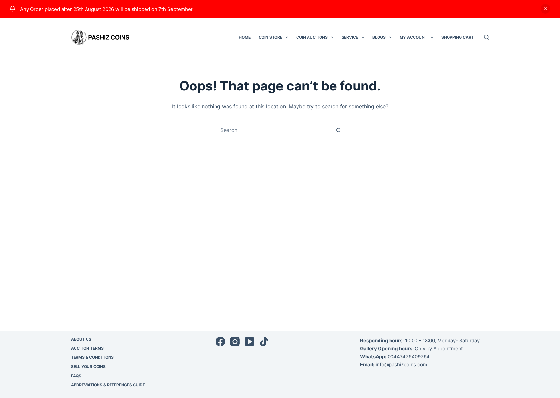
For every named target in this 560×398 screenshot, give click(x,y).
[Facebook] (220, 341)
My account (413, 37)
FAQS (76, 375)
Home (245, 37)
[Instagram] (235, 341)
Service (350, 37)
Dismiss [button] (545, 9)
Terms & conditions (92, 357)
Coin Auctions (312, 37)
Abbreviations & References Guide (108, 384)
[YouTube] (249, 341)
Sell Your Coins (88, 366)
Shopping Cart (457, 37)
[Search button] (338, 130)
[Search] (486, 37)
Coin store (270, 37)
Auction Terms (87, 348)
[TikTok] (264, 341)
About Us (81, 339)
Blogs (379, 37)
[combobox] (274, 130)
